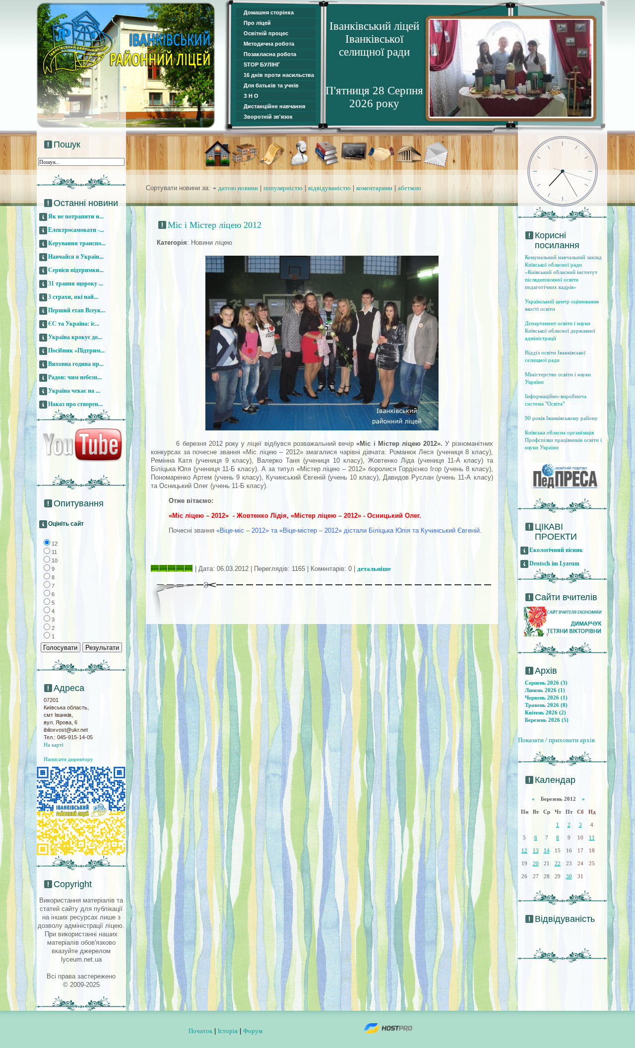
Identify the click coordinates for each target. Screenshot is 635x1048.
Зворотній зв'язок (268, 117)
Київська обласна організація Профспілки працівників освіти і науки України (563, 439)
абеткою (409, 188)
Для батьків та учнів (271, 85)
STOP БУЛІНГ (262, 65)
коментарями (374, 188)
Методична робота (269, 44)
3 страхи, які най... (73, 296)
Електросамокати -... (76, 229)
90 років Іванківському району (561, 418)
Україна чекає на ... (74, 390)
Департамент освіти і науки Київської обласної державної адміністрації (560, 330)
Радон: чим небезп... (75, 377)
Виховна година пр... (76, 363)
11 (592, 837)
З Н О (251, 96)
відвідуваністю (329, 188)
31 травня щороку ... (75, 283)
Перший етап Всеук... (76, 310)
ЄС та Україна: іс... (73, 323)
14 (547, 850)
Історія (228, 1031)
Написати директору (68, 759)
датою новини (238, 188)
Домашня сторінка (269, 12)
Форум (252, 1031)
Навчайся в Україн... (76, 256)
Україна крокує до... (75, 337)
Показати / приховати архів (556, 740)
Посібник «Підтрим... (76, 350)
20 (536, 863)
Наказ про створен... (75, 404)
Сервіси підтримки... (76, 270)
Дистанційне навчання (274, 106)
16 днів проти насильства (279, 75)
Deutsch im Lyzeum (554, 563)
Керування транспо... (77, 243)
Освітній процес (266, 33)
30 (569, 876)
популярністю (283, 188)
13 (536, 850)
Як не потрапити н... (76, 216)
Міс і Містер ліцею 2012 (214, 225)
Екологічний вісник (556, 550)
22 (558, 863)
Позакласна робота (270, 54)
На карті (54, 745)
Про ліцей (257, 23)
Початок (200, 1031)
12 (524, 850)
